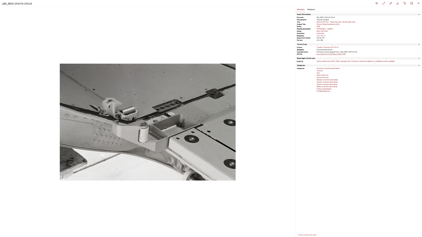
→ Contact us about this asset (306, 235)
